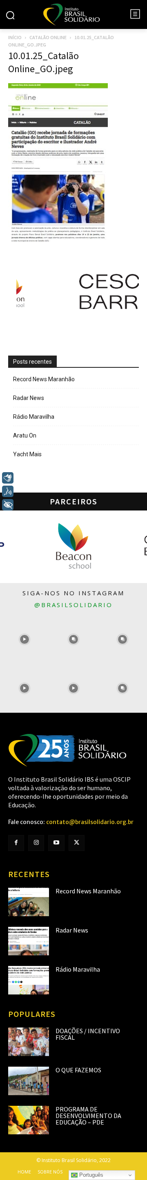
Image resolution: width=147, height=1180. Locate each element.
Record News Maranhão (44, 379)
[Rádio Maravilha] (28, 980)
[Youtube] (56, 843)
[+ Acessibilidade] (7, 504)
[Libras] (7, 478)
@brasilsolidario (73, 605)
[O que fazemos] (28, 1081)
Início (15, 37)
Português (90, 1175)
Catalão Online (48, 37)
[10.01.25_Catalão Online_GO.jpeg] (58, 239)
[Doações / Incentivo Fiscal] (28, 1042)
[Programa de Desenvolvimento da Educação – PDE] (28, 1120)
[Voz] (7, 491)
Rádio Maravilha (33, 416)
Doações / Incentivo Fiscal (88, 1034)
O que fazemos (78, 1070)
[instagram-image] (24, 639)
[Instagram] (36, 843)
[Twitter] (77, 843)
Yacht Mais (27, 454)
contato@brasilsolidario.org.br (90, 822)
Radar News (28, 398)
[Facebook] (16, 843)
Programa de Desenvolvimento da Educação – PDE (88, 1115)
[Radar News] (28, 941)
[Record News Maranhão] (28, 902)
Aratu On (24, 435)
